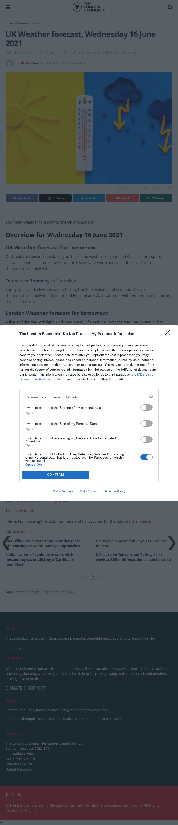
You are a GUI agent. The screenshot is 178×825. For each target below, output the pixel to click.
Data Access (89, 491)
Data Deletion (63, 491)
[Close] (169, 334)
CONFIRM (55, 474)
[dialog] (89, 412)
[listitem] (89, 397)
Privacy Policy (115, 491)
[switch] (146, 407)
